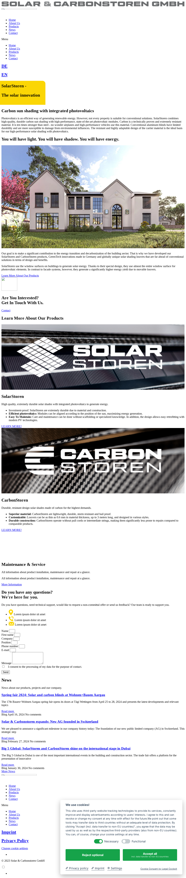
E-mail (5, 650)
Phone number (10, 646)
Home (12, 19)
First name (7, 634)
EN (4, 74)
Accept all (150, 855)
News (12, 29)
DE (4, 66)
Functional (139, 841)
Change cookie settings (14, 848)
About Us (14, 23)
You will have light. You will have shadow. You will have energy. (60, 139)
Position (6, 642)
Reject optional (92, 855)
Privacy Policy (15, 840)
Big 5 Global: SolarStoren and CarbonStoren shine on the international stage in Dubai (65, 748)
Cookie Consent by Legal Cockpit (158, 868)
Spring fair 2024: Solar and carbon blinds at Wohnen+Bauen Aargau (53, 695)
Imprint (8, 832)
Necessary (111, 841)
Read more (8, 711)
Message (6, 663)
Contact (13, 33)
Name (5, 630)
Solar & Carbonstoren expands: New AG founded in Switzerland (49, 721)
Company (7, 638)
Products (14, 26)
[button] (93, 39)
